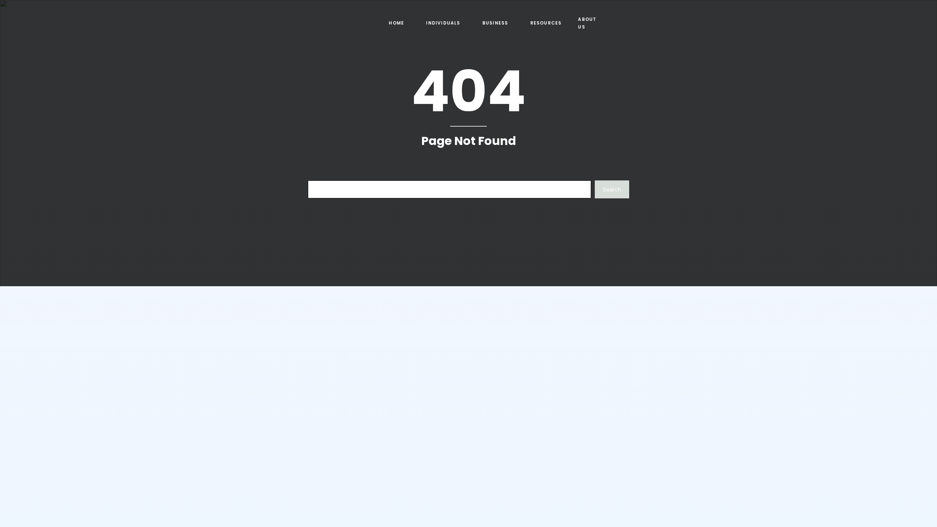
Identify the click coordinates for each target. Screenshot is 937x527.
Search (612, 189)
